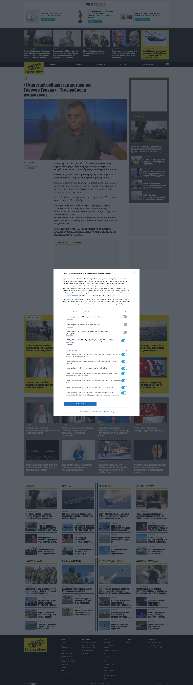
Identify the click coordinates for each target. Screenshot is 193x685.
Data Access (96, 412)
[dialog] (96, 342)
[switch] (124, 316)
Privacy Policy (109, 412)
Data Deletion (84, 412)
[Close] (135, 273)
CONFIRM (80, 404)
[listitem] (96, 312)
